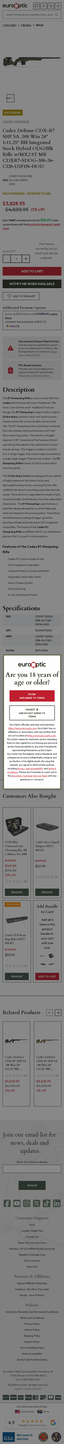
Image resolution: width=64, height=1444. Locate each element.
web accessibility (34, 768)
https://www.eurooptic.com (22, 728)
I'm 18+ (32, 696)
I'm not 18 (32, 713)
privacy (21, 768)
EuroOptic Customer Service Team (29, 775)
